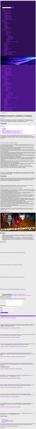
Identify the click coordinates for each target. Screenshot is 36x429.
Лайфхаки (4, 55)
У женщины (4, 128)
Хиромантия (6, 49)
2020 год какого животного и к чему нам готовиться (11, 131)
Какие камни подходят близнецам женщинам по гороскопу (12, 133)
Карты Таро (6, 30)
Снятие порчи (10, 37)
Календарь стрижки (7, 17)
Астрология (6, 100)
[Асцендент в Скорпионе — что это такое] (2, 322)
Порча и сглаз (8, 35)
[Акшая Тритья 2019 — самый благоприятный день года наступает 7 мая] (2, 351)
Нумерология (6, 101)
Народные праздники (8, 53)
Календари (4, 14)
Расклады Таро (8, 32)
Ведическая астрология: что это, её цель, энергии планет (12, 132)
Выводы (3, 129)
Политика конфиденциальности (7, 420)
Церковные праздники (8, 52)
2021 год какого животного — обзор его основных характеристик (12, 356)
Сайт (1, 310)
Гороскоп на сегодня (7, 11)
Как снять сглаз (10, 36)
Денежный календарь (8, 72)
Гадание (5, 44)
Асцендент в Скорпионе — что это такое (8, 317)
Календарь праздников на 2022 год (10, 51)
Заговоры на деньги (9, 38)
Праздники (4, 106)
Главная (3, 9)
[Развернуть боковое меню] (0, 314)
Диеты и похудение (7, 27)
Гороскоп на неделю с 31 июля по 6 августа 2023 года (10, 406)
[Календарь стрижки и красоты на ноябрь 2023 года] (2, 401)
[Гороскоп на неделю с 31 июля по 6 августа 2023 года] (2, 411)
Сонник (3, 20)
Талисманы (6, 47)
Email (1, 309)
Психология (6, 83)
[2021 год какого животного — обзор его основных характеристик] (2, 361)
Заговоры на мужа (9, 39)
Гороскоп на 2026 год (6, 10)
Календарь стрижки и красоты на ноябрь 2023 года (10, 396)
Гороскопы (4, 66)
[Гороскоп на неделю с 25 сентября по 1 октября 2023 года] (2, 373)
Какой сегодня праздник (8, 54)
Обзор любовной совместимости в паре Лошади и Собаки (12, 130)
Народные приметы (7, 48)
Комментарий (3, 305)
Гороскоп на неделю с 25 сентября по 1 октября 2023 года (11, 368)
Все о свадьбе (6, 23)
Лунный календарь (7, 15)
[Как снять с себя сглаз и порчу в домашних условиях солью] (2, 392)
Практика (5, 50)
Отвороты (7, 34)
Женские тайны (5, 21)
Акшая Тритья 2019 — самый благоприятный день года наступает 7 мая (13, 346)
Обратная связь (5, 419)
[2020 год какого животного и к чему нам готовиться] (2, 342)
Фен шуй (5, 42)
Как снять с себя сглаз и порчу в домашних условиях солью (11, 387)
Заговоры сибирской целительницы (12, 41)
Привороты (8, 40)
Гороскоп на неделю (7, 12)
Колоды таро (8, 31)
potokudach (3, 118)
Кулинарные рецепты (8, 28)
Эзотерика (4, 29)
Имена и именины (7, 43)
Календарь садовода (7, 18)
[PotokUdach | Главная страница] (10, 4)
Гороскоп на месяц (7, 13)
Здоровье (6, 77)
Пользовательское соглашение (7, 421)
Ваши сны (6, 46)
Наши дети (6, 26)
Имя (1, 307)
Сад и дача (6, 25)
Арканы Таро (8, 33)
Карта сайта (4, 422)
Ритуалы (7, 95)
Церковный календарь (8, 16)
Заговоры (6, 89)
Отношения (6, 78)
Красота (5, 24)
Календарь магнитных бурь (9, 19)
